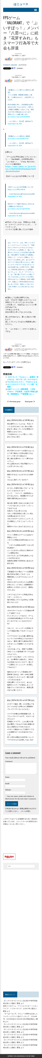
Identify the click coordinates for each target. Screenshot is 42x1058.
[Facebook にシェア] (12, 68)
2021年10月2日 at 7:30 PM (20, 484)
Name (7, 777)
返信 (32, 420)
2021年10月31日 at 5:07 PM (21, 700)
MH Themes (32, 1056)
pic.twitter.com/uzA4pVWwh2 (19, 209)
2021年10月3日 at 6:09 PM (20, 531)
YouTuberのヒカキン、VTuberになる (22, 382)
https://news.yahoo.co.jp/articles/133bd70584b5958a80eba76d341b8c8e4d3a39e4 (20, 169)
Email (7, 783)
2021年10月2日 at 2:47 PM (20, 471)
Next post (29, 401)
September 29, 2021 (15, 145)
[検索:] (21, 866)
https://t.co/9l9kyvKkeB (16, 189)
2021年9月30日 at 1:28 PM (20, 420)
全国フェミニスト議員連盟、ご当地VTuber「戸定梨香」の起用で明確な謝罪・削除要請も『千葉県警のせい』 (22, 391)
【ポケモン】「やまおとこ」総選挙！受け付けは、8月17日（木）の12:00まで (22, 378)
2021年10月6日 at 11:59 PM (21, 568)
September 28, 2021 (15, 124)
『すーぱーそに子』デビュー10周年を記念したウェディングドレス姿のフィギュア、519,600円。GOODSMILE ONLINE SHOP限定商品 (20, 1016)
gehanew (14, 65)
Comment (9, 761)
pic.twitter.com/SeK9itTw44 (18, 139)
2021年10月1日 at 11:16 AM (20, 447)
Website (8, 790)
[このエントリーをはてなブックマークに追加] (14, 68)
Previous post (14, 401)
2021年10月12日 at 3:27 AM (21, 607)
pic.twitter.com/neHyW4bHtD (19, 117)
